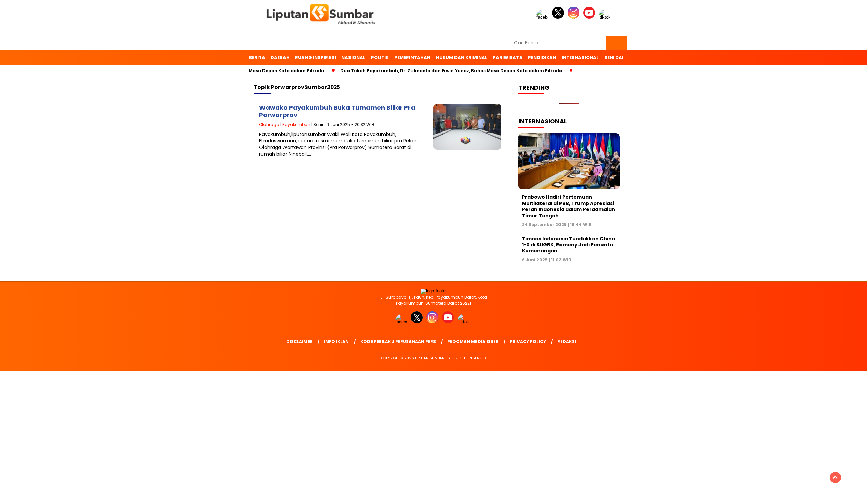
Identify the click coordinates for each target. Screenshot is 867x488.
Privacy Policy (528, 341)
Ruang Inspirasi (315, 57)
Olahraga (269, 124)
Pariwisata (508, 57)
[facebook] (543, 17)
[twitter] (559, 17)
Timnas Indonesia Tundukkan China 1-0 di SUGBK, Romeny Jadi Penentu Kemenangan (568, 244)
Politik (380, 57)
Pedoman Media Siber (473, 341)
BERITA (257, 57)
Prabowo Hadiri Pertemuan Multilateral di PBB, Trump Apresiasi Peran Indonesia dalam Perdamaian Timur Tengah (568, 206)
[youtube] (590, 17)
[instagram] (575, 17)
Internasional (580, 57)
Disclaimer (299, 341)
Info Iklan (336, 341)
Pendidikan (542, 57)
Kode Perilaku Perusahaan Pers (398, 341)
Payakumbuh (296, 124)
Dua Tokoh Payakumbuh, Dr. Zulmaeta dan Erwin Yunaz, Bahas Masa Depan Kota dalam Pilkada (439, 71)
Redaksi (566, 341)
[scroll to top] (835, 477)
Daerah (280, 57)
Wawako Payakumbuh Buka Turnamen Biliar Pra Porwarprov (337, 111)
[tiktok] (606, 17)
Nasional (353, 57)
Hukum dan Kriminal (461, 57)
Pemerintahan (412, 57)
